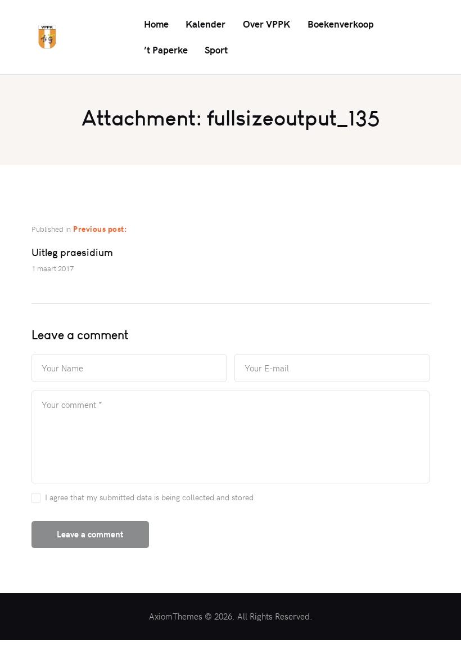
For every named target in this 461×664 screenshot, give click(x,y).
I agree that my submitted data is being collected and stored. (150, 497)
